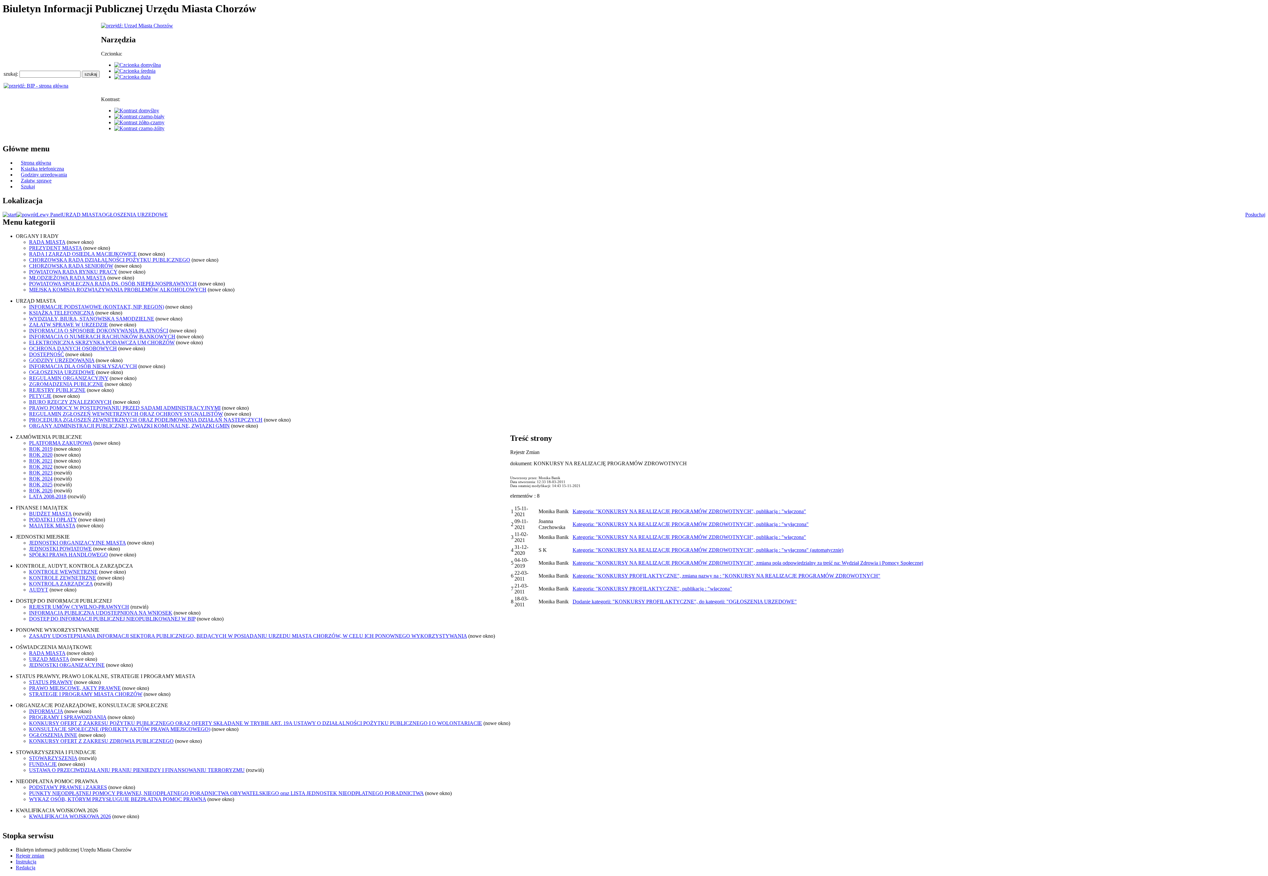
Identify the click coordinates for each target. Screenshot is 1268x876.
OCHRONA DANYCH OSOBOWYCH (73, 348)
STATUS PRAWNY (51, 682)
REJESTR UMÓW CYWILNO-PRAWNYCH (79, 607)
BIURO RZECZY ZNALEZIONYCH (70, 402)
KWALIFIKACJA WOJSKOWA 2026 (70, 816)
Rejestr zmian (30, 855)
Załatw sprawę (36, 180)
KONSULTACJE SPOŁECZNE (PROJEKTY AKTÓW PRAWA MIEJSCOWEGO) (119, 729)
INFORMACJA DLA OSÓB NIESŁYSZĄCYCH (83, 366)
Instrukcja (26, 861)
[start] (10, 214)
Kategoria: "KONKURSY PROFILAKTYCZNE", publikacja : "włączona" (652, 588)
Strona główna (36, 163)
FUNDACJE (43, 764)
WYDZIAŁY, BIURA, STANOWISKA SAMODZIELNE (91, 319)
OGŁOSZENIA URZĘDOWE (135, 214)
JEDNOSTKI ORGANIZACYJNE (67, 665)
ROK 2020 (41, 455)
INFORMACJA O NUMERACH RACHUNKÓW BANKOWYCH (102, 336)
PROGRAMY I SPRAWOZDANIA (67, 717)
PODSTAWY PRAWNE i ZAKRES (68, 787)
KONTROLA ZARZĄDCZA (61, 584)
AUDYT (38, 589)
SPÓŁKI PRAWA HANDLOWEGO (68, 554)
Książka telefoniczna (42, 168)
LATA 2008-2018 (47, 496)
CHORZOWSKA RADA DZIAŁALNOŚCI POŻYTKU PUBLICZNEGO (109, 260)
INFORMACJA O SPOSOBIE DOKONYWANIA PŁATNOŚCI (98, 330)
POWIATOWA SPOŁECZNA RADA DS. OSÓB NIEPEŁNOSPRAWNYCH (113, 283)
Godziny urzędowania (44, 174)
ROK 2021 (41, 461)
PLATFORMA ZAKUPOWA (60, 443)
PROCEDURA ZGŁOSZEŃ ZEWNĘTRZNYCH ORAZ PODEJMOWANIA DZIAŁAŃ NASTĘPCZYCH (146, 420)
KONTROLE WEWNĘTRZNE (63, 572)
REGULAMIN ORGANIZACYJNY (68, 378)
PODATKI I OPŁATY (53, 519)
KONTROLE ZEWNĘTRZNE (62, 578)
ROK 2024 (41, 478)
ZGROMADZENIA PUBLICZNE (66, 384)
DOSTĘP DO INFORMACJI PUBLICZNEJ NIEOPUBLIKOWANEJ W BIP (112, 619)
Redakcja (25, 867)
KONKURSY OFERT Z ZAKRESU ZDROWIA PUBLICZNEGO (101, 741)
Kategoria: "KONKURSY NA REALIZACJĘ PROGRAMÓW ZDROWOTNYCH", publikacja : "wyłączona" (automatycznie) (708, 550)
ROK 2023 (41, 473)
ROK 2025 (41, 484)
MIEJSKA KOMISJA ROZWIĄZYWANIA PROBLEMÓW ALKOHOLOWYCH (117, 289)
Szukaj (28, 186)
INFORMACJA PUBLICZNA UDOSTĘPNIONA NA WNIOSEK (100, 613)
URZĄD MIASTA (82, 214)
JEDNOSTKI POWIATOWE (60, 549)
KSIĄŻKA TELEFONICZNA (61, 313)
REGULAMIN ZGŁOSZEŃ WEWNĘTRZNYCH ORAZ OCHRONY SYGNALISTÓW (126, 414)
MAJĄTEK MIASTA (52, 525)
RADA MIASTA (47, 242)
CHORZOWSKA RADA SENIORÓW (71, 266)
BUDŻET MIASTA (50, 513)
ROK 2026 (41, 490)
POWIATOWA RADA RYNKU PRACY (73, 272)
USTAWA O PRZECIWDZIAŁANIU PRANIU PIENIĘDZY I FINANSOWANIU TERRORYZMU (137, 770)
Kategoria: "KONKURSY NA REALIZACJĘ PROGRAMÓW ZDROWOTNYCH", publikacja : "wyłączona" (691, 524)
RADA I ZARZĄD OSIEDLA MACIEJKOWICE (83, 254)
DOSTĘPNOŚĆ (46, 354)
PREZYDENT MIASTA (55, 248)
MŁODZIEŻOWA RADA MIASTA (67, 278)
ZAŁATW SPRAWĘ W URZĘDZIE (68, 324)
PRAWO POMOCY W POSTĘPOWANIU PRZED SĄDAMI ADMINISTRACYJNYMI (125, 408)
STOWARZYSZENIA (53, 758)
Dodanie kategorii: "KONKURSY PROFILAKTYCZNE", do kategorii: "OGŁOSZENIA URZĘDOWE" (685, 601)
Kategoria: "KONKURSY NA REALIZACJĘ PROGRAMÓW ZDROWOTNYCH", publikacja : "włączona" (689, 511)
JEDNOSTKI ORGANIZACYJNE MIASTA (77, 543)
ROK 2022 (41, 467)
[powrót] (27, 214)
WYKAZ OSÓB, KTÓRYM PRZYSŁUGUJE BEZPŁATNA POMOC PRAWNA (117, 799)
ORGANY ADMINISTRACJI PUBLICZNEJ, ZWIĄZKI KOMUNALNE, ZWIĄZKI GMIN (129, 426)
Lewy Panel (49, 214)
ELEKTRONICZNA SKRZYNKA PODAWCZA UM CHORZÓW (102, 342)
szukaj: (11, 74)
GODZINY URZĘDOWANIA (61, 360)
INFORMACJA (46, 711)
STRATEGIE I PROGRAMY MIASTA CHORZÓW (85, 694)
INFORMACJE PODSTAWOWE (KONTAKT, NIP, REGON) (96, 307)
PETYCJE (40, 396)
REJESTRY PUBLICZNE (57, 390)
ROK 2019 (41, 449)
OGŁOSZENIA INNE (53, 735)
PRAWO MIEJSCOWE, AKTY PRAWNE (75, 688)
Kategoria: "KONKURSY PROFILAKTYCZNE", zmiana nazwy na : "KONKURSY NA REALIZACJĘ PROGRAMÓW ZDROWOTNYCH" (726, 576)
